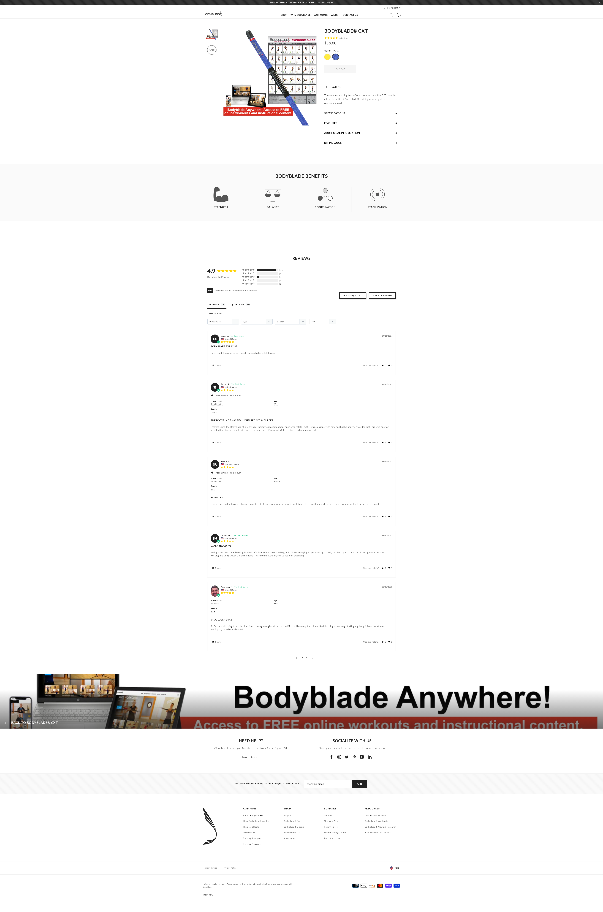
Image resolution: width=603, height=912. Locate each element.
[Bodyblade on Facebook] (331, 757)
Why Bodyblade (301, 15)
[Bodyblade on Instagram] (339, 757)
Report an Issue (332, 838)
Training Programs (252, 844)
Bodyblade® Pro (292, 821)
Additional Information (342, 132)
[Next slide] (315, 76)
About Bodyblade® (253, 815)
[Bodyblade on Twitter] (347, 757)
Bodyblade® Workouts (376, 821)
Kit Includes (333, 142)
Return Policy (331, 826)
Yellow (327, 57)
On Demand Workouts (376, 815)
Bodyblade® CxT (292, 832)
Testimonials (249, 832)
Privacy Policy (230, 868)
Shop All (288, 815)
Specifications (334, 113)
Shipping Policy (332, 821)
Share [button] (218, 365)
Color (331, 51)
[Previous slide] (224, 76)
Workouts (321, 15)
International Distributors (378, 832)
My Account (393, 8)
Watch (335, 15)
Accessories (289, 838)
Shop (284, 15)
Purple (335, 57)
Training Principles (252, 838)
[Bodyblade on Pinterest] (354, 757)
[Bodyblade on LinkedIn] (370, 757)
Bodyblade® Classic (294, 826)
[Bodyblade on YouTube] (362, 757)
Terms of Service (210, 868)
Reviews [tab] (214, 304)
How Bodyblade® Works (256, 821)
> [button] (313, 658)
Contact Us (350, 15)
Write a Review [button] (383, 295)
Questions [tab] (237, 304)
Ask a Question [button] (354, 295)
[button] (384, 365)
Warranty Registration (335, 832)
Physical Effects (251, 826)
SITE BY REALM (208, 895)
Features (330, 122)
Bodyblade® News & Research (380, 826)
